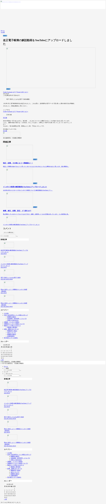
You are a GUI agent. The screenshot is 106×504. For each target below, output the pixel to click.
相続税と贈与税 (12, 327)
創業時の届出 (11, 317)
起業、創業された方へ (11, 329)
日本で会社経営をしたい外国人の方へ (16, 315)
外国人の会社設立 (13, 320)
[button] (17, 236)
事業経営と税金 (12, 331)
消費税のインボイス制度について (14, 324)
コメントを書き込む (8, 232)
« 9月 (2, 360)
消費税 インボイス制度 (11, 322)
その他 (5, 35)
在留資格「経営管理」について (16, 318)
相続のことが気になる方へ (12, 325)
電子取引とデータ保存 (11, 338)
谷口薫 (5, 117)
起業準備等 (11, 336)
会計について (11, 332)
